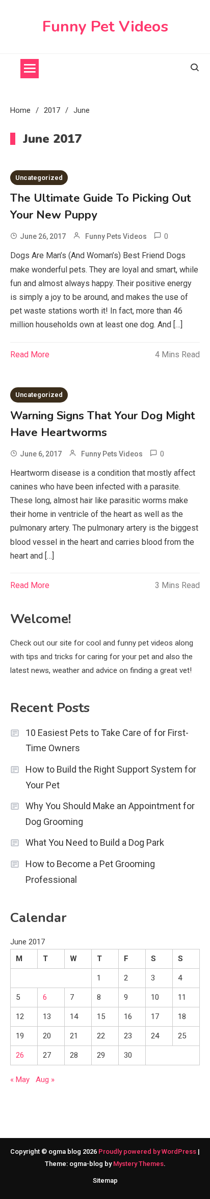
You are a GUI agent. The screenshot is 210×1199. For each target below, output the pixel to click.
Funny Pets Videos (116, 236)
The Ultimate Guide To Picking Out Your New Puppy (100, 207)
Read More (29, 354)
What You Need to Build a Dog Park (94, 842)
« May (20, 1079)
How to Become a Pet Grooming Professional (90, 871)
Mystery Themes (138, 1163)
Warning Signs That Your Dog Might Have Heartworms (102, 424)
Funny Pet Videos (105, 26)
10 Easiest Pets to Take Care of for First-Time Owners (107, 740)
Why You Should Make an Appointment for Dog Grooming (110, 814)
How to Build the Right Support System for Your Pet (110, 777)
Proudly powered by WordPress (148, 1151)
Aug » (45, 1079)
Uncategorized (39, 177)
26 (20, 1055)
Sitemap (105, 1180)
